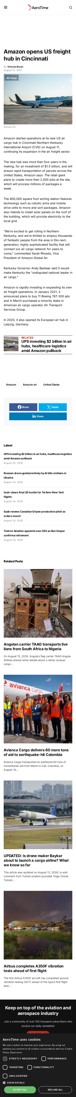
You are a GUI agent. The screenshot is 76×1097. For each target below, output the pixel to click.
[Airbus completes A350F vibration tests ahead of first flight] (38, 925)
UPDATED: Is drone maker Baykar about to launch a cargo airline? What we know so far (36, 860)
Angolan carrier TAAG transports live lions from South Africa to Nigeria (36, 646)
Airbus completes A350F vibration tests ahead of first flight (33, 968)
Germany (22, 324)
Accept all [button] (20, 1089)
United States (13, 175)
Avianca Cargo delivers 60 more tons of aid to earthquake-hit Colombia (36, 752)
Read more (16, 1052)
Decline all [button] (55, 1089)
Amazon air (30, 384)
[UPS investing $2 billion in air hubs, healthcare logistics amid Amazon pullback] (11, 343)
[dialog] (38, 1065)
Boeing (46, 296)
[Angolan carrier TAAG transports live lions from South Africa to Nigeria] (38, 603)
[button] (6, 7)
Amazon (11, 384)
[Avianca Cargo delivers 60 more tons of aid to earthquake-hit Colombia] (38, 709)
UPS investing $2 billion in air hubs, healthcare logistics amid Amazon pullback (46, 346)
